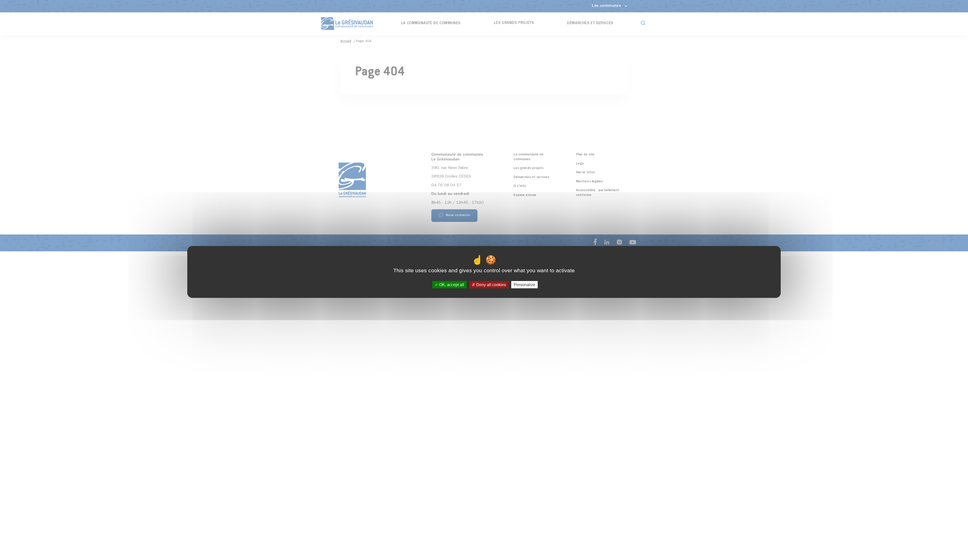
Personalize (524, 285)
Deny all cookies (490, 285)
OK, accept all (451, 285)
